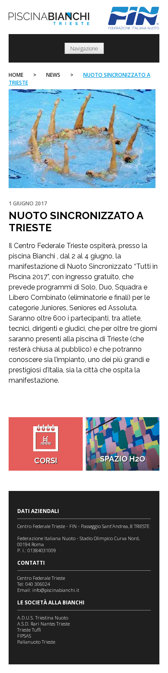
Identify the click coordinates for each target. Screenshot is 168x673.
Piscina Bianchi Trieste (49, 19)
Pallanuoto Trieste (36, 641)
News (53, 75)
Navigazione (84, 48)
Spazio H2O (122, 458)
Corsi (45, 460)
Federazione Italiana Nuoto (133, 18)
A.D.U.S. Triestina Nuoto (42, 617)
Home (16, 75)
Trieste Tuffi (29, 629)
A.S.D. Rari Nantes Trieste (43, 623)
